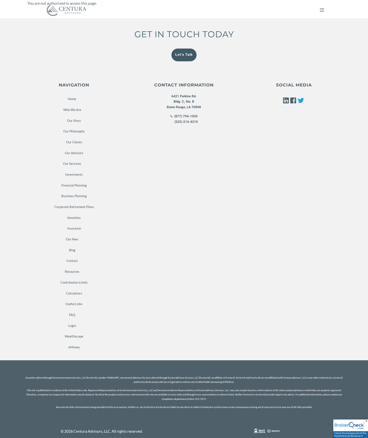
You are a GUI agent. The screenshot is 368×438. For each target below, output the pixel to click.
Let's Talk (184, 54)
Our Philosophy (74, 131)
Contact (72, 261)
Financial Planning (74, 185)
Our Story (74, 120)
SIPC (116, 377)
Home (72, 99)
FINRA (110, 377)
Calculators (74, 293)
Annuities (74, 218)
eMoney (74, 347)
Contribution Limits (74, 282)
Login (72, 325)
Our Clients (74, 142)
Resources (72, 271)
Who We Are (72, 110)
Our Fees (72, 239)
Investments (74, 174)
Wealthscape (74, 336)
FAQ (72, 315)
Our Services (72, 163)
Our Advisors (74, 153)
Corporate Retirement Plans (74, 207)
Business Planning (74, 196)
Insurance (74, 228)
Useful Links (74, 304)
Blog (72, 250)
